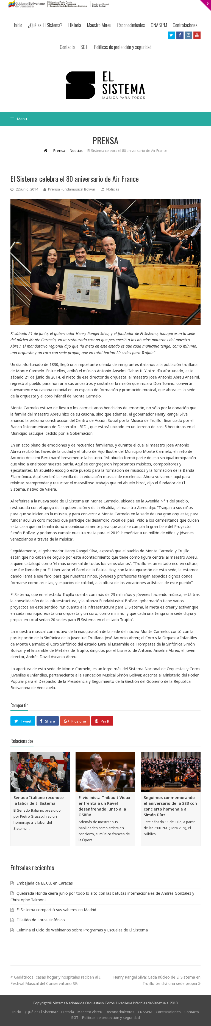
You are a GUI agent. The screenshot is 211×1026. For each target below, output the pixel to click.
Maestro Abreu (99, 25)
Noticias (112, 189)
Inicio (18, 25)
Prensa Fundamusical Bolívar (71, 189)
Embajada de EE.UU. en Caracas (44, 883)
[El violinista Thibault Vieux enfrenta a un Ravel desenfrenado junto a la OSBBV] (105, 772)
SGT (84, 46)
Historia (74, 25)
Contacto (67, 46)
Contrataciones (185, 25)
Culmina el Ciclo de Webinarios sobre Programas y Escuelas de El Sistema (82, 930)
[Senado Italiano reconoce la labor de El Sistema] (40, 772)
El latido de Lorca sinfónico (40, 919)
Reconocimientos (131, 25)
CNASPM (159, 25)
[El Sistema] (105, 85)
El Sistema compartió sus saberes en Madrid (56, 909)
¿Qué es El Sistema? (45, 25)
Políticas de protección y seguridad (122, 46)
